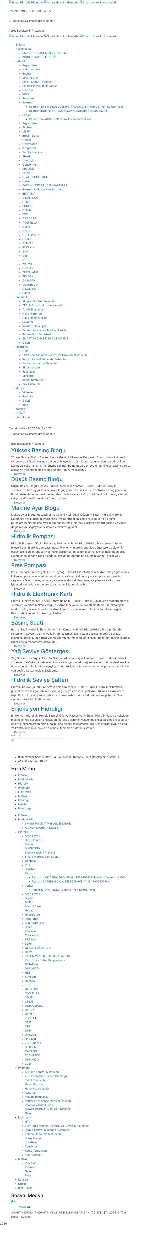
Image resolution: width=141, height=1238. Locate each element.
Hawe (28, 952)
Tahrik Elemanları (36, 1080)
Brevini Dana (33, 906)
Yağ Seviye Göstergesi (40, 651)
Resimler (30, 1167)
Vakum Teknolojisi (36, 1096)
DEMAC (30, 981)
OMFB (29, 997)
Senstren (30, 869)
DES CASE (32, 989)
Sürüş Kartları (33, 1138)
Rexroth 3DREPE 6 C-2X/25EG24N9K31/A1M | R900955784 (71, 881)
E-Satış (22, 775)
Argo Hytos (32, 836)
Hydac (29, 910)
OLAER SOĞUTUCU (38, 947)
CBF (27, 1026)
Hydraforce (32, 914)
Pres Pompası (28, 565)
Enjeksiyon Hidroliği (36, 708)
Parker (29, 885)
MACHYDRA (33, 848)
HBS (27, 972)
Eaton (28, 943)
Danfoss (30, 860)
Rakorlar (30, 1092)
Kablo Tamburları (36, 1150)
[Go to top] (70, 1236)
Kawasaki (31, 931)
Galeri (28, 1113)
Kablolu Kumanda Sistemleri (43, 1134)
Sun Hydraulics (34, 923)
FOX (27, 985)
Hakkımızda (25, 779)
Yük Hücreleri (33, 1154)
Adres (12, 30)
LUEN (28, 1063)
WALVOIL (31, 1034)
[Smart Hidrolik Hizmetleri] (26, 2)
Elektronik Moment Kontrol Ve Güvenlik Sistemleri (57, 1125)
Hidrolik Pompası (33, 536)
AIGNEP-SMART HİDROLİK (42, 827)
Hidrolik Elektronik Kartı (41, 593)
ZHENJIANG (33, 1043)
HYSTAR (30, 1038)
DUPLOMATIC (34, 1005)
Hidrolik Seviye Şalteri (39, 680)
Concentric (32, 935)
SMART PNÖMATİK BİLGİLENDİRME (48, 823)
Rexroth (30, 873)
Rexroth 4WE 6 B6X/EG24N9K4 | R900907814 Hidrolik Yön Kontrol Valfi (79, 877)
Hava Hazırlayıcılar (37, 1088)
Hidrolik (23, 783)
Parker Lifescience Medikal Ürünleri (48, 1101)
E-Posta (14, 20)
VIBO (28, 865)
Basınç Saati (27, 622)
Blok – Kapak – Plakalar (40, 852)
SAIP (28, 1022)
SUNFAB (30, 976)
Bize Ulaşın (25, 808)
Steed (28, 927)
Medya (22, 796)
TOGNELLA (32, 993)
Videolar (30, 1163)
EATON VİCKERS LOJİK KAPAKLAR (47, 956)
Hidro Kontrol (33, 840)
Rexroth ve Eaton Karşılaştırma (45, 960)
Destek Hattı (17, 11)
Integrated (31, 918)
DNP (28, 1030)
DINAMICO (32, 1059)
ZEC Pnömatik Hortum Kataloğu (46, 1076)
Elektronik (24, 791)
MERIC (29, 902)
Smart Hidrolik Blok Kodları (42, 856)
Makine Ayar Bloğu (35, 507)
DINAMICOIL (33, 968)
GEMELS (30, 1014)
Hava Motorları (34, 1084)
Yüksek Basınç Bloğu (38, 450)
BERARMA (31, 964)
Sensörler (31, 1146)
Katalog (23, 800)
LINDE (29, 1001)
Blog (28, 1175)
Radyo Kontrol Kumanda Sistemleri (47, 1130)
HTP (27, 1121)
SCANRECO (32, 1055)
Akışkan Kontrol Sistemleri (42, 1072)
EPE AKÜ (31, 939)
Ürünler (23, 804)
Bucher (29, 844)
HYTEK (29, 1010)
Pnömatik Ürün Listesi (39, 1105)
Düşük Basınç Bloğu (37, 479)
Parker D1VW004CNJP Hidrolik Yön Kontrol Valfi (63, 889)
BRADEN (30, 1047)
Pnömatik (24, 787)
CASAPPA (31, 1051)
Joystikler (31, 1142)
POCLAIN (31, 1018)
